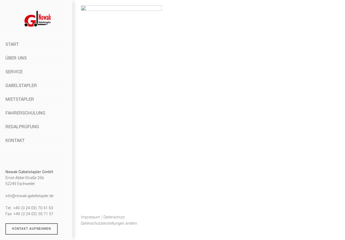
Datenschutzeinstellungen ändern (109, 223)
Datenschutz (114, 217)
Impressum (90, 217)
